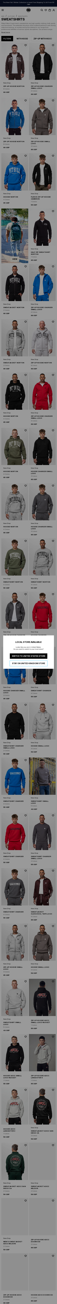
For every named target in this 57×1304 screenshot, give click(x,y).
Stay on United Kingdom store (28, 663)
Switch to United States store (28, 656)
